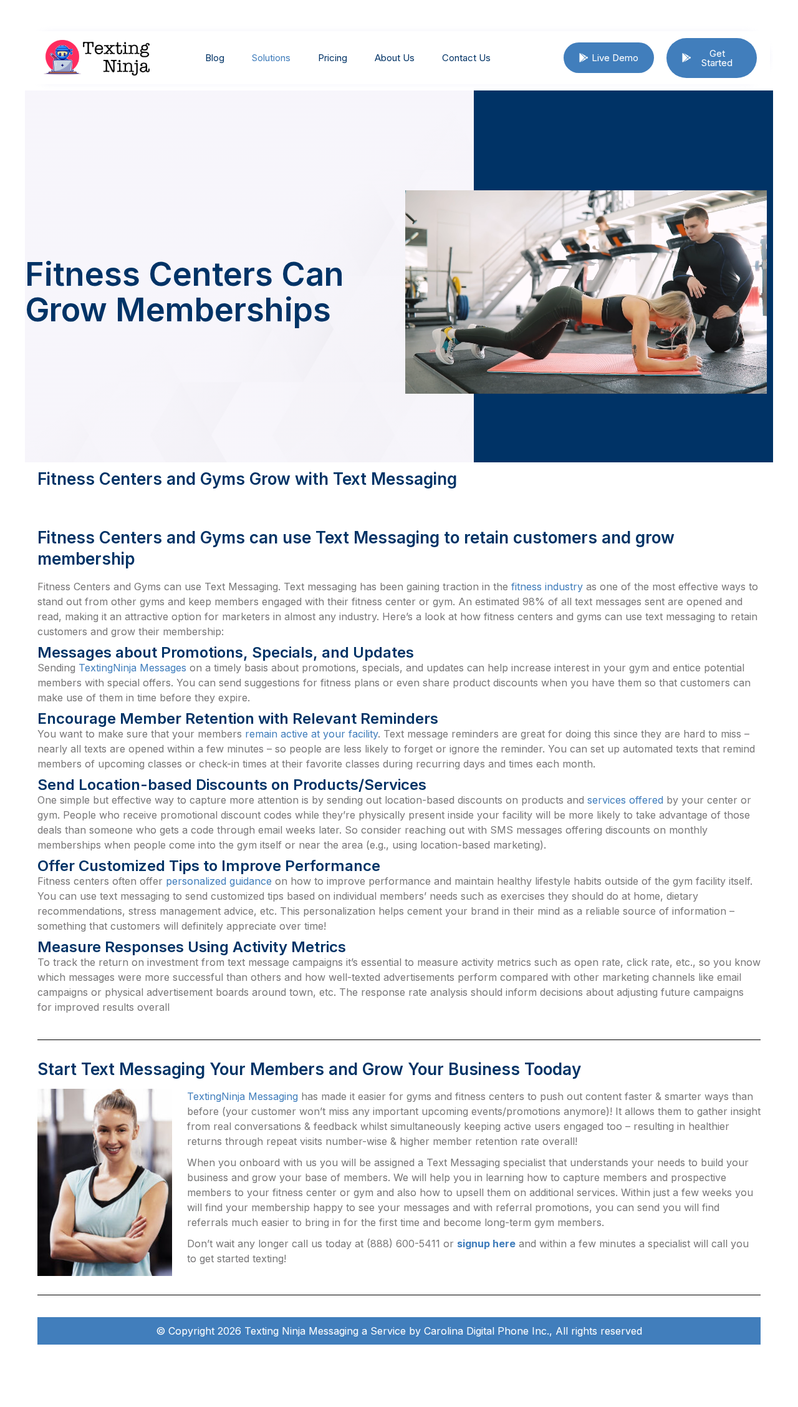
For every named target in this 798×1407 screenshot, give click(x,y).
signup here (486, 1243)
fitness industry (547, 586)
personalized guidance (219, 881)
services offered (625, 800)
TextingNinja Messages (132, 667)
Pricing (332, 58)
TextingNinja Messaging (242, 1096)
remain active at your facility (311, 734)
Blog (214, 58)
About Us (395, 58)
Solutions (271, 58)
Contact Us (466, 58)
